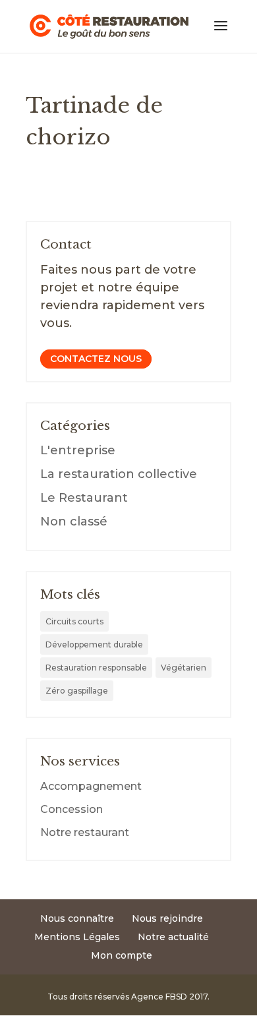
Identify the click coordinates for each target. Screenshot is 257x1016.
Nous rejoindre (167, 918)
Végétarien (183, 667)
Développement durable (94, 644)
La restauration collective (118, 474)
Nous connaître (77, 918)
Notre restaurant (84, 832)
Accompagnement (91, 786)
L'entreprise (77, 450)
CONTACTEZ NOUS (96, 359)
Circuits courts (74, 621)
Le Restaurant (84, 498)
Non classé (73, 521)
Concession (71, 809)
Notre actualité (173, 937)
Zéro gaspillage (76, 691)
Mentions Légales (77, 937)
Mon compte (121, 955)
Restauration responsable (96, 667)
